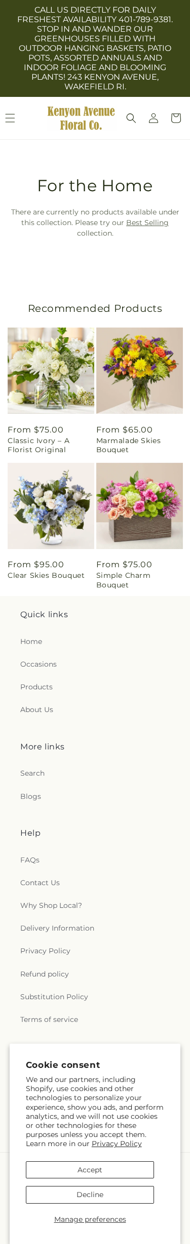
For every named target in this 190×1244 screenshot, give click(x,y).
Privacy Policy (117, 1143)
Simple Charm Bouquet (123, 580)
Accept (90, 1169)
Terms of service (49, 1019)
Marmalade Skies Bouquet (128, 445)
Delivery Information (57, 928)
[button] (131, 118)
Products (36, 686)
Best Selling (147, 222)
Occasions (38, 664)
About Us (36, 709)
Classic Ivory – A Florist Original (38, 445)
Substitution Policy (54, 996)
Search (32, 773)
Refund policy (44, 974)
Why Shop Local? (51, 905)
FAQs (30, 859)
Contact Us (40, 882)
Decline (90, 1194)
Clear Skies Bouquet (46, 575)
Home (31, 641)
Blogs (30, 796)
